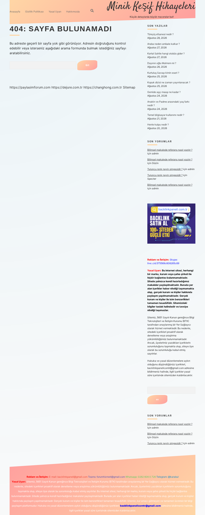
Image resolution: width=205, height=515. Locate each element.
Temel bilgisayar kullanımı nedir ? (165, 114)
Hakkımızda (73, 11)
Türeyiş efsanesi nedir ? (160, 34)
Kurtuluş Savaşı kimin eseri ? (163, 72)
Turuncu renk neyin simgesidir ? (165, 169)
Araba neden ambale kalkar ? (163, 43)
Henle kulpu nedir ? (158, 124)
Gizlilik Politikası (34, 11)
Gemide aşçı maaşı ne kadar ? (164, 92)
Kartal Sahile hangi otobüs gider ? (166, 53)
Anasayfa (15, 11)
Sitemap (129, 87)
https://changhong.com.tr (102, 87)
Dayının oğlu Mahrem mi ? (161, 63)
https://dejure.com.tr (66, 87)
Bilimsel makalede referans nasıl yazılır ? (169, 149)
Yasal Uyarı (55, 11)
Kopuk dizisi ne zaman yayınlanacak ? (168, 82)
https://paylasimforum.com (30, 87)
